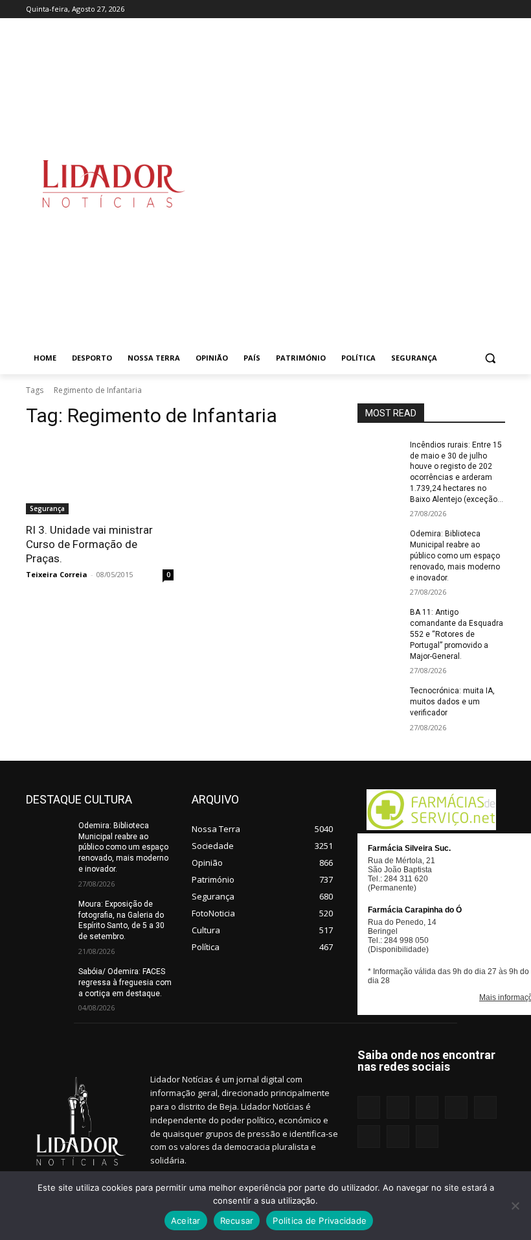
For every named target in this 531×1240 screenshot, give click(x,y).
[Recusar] (514, 1205)
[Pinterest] (443, 9)
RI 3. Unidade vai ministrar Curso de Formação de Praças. (89, 544)
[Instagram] (389, 9)
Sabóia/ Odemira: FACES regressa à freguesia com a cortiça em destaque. (125, 982)
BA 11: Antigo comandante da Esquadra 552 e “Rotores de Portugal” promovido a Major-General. (456, 634)
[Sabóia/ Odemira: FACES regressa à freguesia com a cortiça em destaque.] (48, 981)
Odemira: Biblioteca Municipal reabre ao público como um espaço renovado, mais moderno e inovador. (455, 555)
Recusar (237, 1220)
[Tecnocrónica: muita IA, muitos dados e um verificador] (379, 701)
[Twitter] (479, 9)
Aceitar (186, 1220)
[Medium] (425, 9)
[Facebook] (372, 9)
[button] (490, 358)
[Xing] (497, 9)
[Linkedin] (407, 9)
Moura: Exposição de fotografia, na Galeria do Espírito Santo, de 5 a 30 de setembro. (121, 920)
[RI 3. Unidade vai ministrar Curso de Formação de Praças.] (100, 477)
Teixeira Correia (56, 574)
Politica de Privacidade (320, 1220)
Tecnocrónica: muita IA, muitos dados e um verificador (452, 701)
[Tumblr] (462, 9)
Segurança (47, 508)
